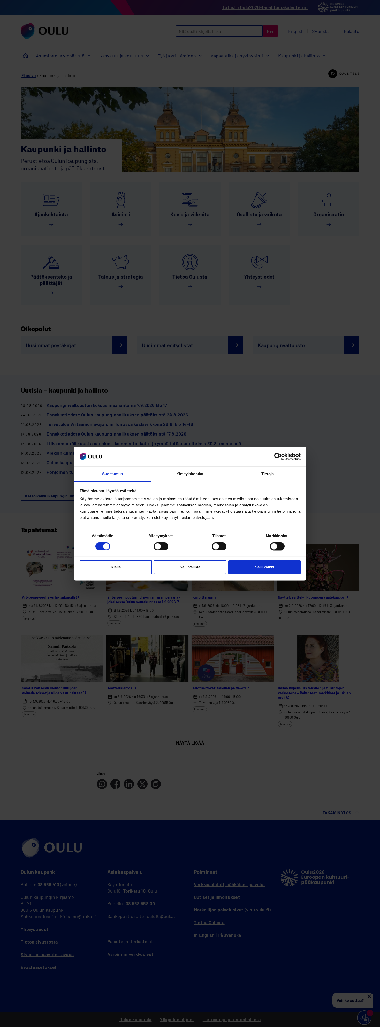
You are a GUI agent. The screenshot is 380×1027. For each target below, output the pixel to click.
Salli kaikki (264, 567)
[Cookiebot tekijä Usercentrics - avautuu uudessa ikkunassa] (278, 456)
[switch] (161, 546)
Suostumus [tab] (112, 474)
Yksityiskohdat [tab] (190, 474)
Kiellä (116, 567)
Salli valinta (190, 567)
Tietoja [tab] (267, 474)
